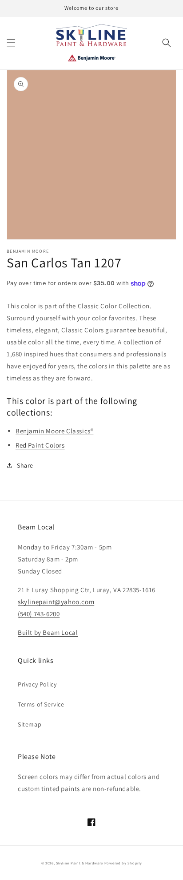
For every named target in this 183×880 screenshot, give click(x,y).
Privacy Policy (37, 684)
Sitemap (29, 724)
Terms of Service (41, 704)
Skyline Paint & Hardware (79, 862)
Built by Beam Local (48, 632)
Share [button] (25, 465)
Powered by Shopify (123, 862)
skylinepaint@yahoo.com (56, 601)
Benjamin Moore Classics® (54, 431)
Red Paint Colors (40, 445)
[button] (11, 42)
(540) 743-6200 (39, 614)
